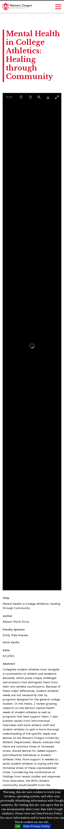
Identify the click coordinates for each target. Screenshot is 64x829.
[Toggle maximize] (56, 97)
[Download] (48, 97)
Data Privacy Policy (36, 826)
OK (18, 826)
